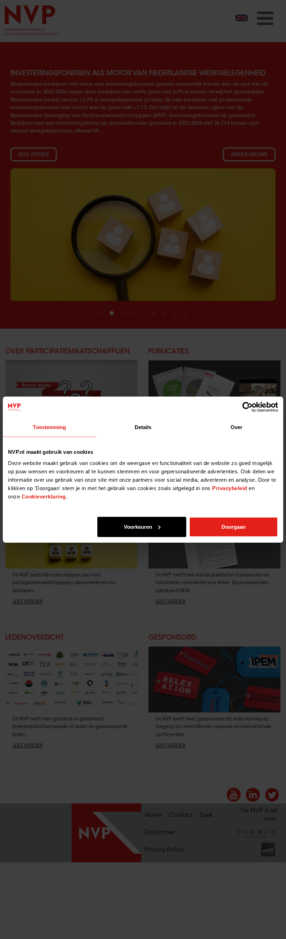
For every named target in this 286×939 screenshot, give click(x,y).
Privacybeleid (229, 488)
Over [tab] (236, 427)
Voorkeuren (138, 526)
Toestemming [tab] (49, 427)
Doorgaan (233, 526)
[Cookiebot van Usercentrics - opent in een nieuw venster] (247, 407)
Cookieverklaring (44, 496)
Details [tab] (143, 427)
